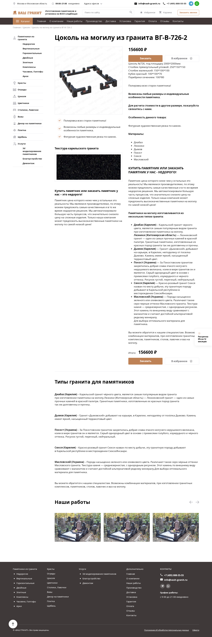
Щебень (22, 137)
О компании (56, 21)
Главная (41, 21)
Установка (125, 21)
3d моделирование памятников (32, 151)
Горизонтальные (32, 53)
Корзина (167, 12)
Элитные (28, 62)
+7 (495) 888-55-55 (176, 3)
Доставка (111, 21)
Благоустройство (32, 158)
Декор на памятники (30, 123)
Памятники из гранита (26, 38)
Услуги (22, 143)
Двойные (28, 57)
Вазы (21, 116)
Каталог (25, 21)
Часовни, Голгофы (33, 71)
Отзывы (164, 21)
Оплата (152, 21)
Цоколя (22, 96)
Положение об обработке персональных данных (166, 630)
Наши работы (74, 21)
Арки (25, 76)
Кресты (22, 83)
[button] (191, 502)
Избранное (149, 12)
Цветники (23, 103)
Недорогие (29, 44)
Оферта (195, 630)
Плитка (22, 130)
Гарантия (140, 21)
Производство (94, 21)
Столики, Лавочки (28, 110)
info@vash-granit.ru (149, 3)
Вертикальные (31, 48)
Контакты (178, 21)
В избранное (179, 58)
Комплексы (29, 67)
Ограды (22, 89)
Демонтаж (28, 163)
